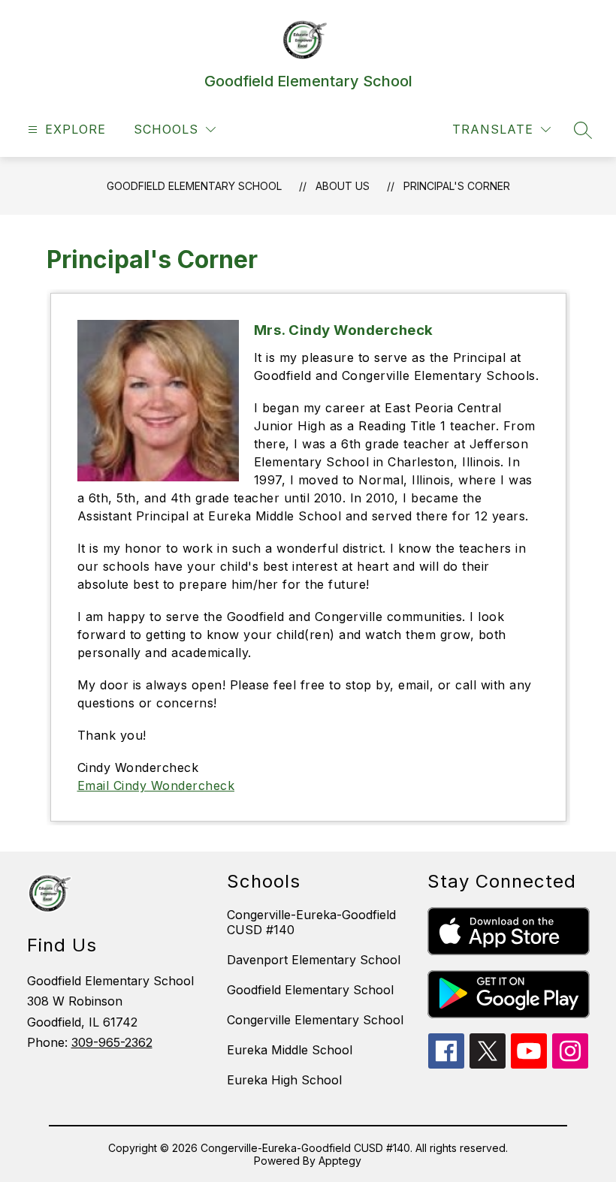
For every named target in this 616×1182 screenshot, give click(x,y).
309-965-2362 (111, 1042)
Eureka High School (284, 1079)
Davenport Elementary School (313, 959)
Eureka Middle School (289, 1049)
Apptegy (340, 1160)
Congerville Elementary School (315, 1019)
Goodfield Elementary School (194, 185)
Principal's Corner (456, 185)
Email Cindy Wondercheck (156, 785)
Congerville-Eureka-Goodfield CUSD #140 (311, 922)
